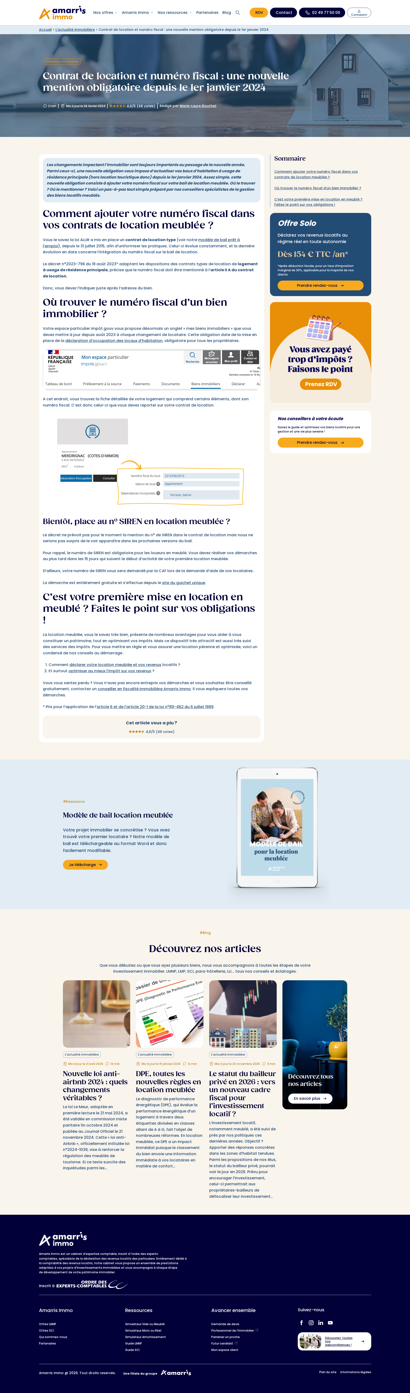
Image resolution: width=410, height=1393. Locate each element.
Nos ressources (173, 12)
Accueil (45, 29)
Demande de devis (225, 1324)
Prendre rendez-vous (317, 285)
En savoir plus (307, 1098)
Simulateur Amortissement (145, 1337)
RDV (259, 12)
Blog (226, 12)
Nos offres (103, 12)
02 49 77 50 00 (326, 12)
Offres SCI (46, 1330)
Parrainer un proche (225, 1337)
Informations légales (355, 1372)
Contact (284, 12)
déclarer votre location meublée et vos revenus (115, 664)
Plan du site (328, 1372)
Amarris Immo (135, 12)
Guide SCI (132, 1350)
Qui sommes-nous (53, 1337)
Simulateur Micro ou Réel (143, 1330)
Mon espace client (224, 1350)
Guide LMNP (133, 1343)
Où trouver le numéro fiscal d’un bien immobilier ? (317, 188)
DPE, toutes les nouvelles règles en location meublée (168, 1082)
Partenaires (207, 12)
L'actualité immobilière (75, 29)
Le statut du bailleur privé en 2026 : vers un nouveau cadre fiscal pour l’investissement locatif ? (242, 1094)
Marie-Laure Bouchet (198, 105)
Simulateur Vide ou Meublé (145, 1324)
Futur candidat (222, 1343)
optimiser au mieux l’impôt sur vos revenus (109, 671)
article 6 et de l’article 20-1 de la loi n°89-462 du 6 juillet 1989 (155, 707)
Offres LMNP (47, 1324)
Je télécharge (82, 864)
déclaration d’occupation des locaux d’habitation (114, 340)
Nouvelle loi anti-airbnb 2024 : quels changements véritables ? (95, 1086)
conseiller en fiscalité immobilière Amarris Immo (144, 689)
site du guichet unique (183, 582)
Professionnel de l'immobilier (232, 1330)
